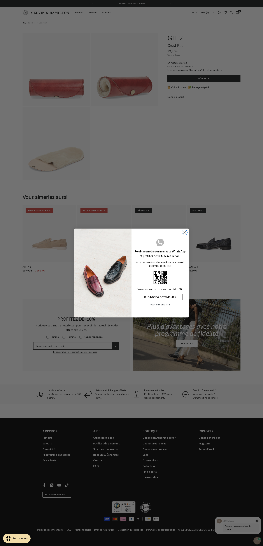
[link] (160, 277)
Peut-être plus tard (160, 304)
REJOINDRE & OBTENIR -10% (160, 297)
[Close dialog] (184, 232)
